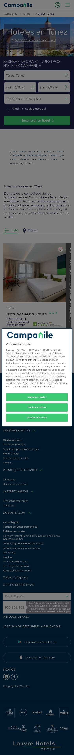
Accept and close (37, 417)
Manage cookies (37, 397)
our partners (29, 359)
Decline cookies (37, 407)
